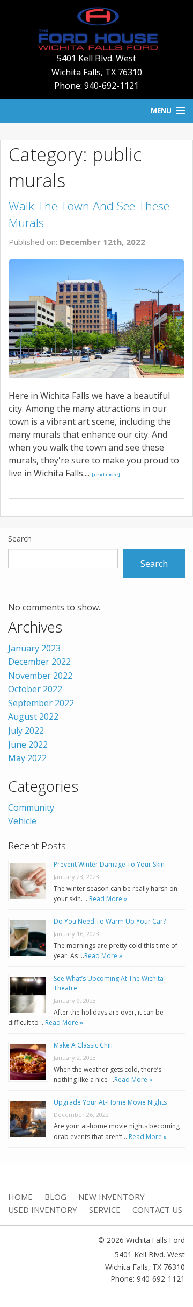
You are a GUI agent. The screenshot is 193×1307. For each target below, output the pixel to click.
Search (20, 538)
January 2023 (34, 648)
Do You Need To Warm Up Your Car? (110, 921)
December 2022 (39, 661)
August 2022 (33, 716)
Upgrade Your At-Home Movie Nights (110, 1102)
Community (31, 807)
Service (105, 1209)
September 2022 (41, 703)
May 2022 (27, 758)
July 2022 (26, 730)
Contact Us (157, 1209)
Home (20, 1196)
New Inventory (111, 1196)
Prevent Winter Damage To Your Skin (109, 864)
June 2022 (28, 744)
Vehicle (22, 821)
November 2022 (40, 675)
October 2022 (35, 689)
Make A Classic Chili (83, 1045)
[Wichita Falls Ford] (96, 27)
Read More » (108, 898)
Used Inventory (42, 1209)
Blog (55, 1196)
